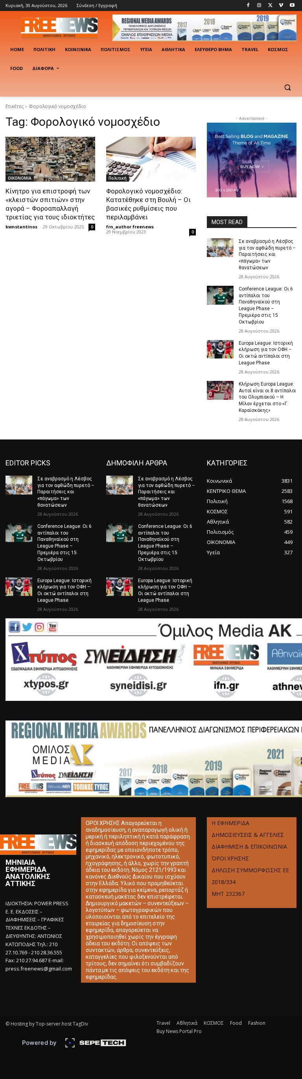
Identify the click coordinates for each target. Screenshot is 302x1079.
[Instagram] (259, 5)
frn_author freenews (130, 227)
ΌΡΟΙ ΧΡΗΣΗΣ (230, 858)
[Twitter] (270, 5)
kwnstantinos (21, 227)
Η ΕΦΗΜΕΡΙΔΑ (230, 823)
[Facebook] (248, 5)
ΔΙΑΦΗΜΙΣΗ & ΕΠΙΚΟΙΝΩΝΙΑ (249, 846)
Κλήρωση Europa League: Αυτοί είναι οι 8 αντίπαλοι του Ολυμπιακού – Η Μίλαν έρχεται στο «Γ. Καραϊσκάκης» (267, 397)
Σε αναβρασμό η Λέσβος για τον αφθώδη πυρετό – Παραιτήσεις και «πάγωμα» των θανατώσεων (267, 254)
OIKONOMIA (19, 178)
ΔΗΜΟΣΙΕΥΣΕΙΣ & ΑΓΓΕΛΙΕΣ (248, 834)
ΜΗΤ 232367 (228, 893)
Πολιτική (118, 178)
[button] (287, 87)
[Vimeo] (280, 5)
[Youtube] (291, 5)
